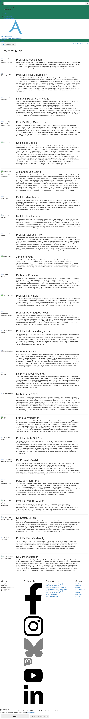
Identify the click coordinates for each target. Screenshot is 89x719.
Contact (77, 587)
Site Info (77, 596)
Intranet (77, 592)
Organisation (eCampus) (52, 586)
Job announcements (51, 594)
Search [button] (77, 43)
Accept (15, 716)
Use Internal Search (10, 9)
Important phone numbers (80, 590)
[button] (3, 40)
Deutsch (85, 43)
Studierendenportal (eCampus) (54, 591)
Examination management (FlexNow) (56, 587)
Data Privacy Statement (78, 585)
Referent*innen (7, 16)
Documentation (7, 15)
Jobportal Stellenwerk (52, 596)
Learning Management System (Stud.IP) (57, 589)
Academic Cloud (55, 592)
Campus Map (79, 594)
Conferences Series (8, 18)
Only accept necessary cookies (39, 716)
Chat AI (48, 592)
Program (5, 13)
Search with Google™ (10, 7)
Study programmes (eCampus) (54, 584)
